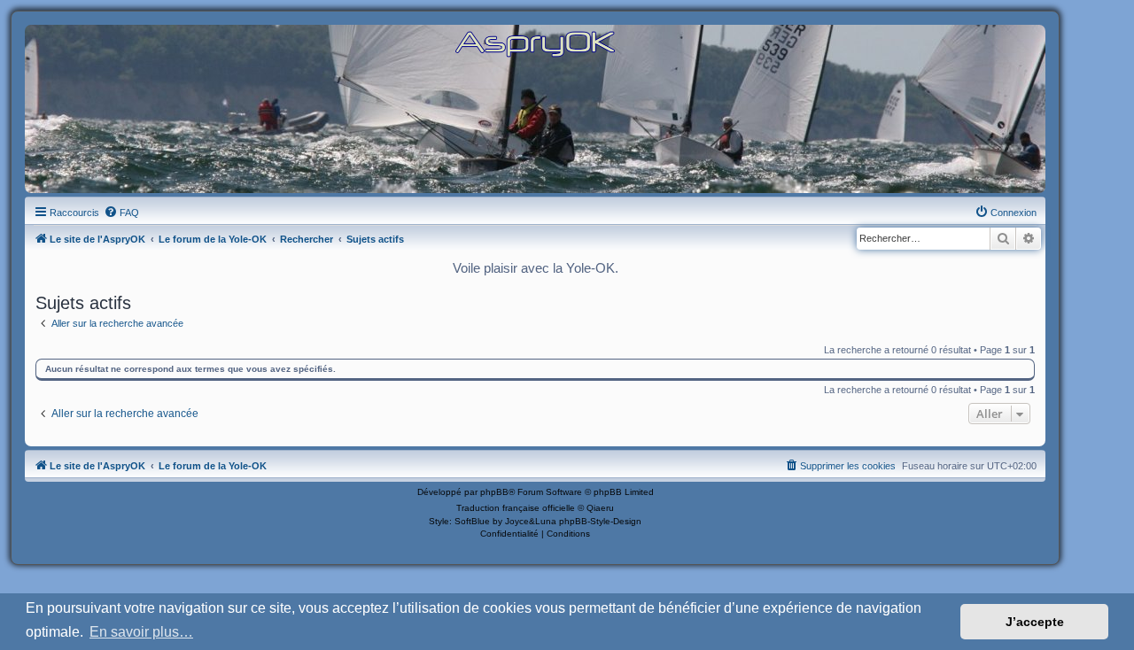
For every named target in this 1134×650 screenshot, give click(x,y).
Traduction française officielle (515, 508)
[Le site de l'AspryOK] (535, 43)
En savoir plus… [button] (141, 631)
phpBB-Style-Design (600, 521)
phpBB (494, 492)
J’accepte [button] (1035, 622)
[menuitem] (121, 212)
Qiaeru (600, 508)
